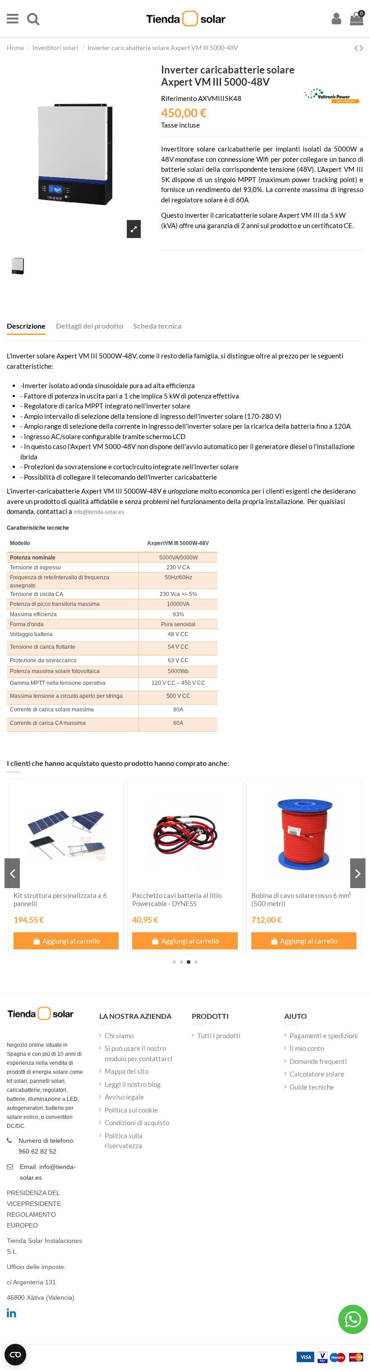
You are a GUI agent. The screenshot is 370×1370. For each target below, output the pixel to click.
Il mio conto (307, 1048)
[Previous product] (357, 47)
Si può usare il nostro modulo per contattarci (138, 1053)
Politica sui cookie (131, 1110)
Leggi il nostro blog (133, 1084)
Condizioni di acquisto (137, 1122)
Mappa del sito (126, 1071)
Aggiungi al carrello (71, 941)
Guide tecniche (312, 1087)
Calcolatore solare (317, 1074)
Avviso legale (124, 1097)
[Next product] (361, 47)
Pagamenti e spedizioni (324, 1035)
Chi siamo (119, 1035)
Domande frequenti (318, 1061)
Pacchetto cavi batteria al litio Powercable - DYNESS (177, 899)
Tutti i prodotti (218, 1035)
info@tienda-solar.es (99, 512)
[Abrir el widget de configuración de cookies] (15, 1354)
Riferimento (179, 98)
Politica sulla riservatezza (124, 1141)
